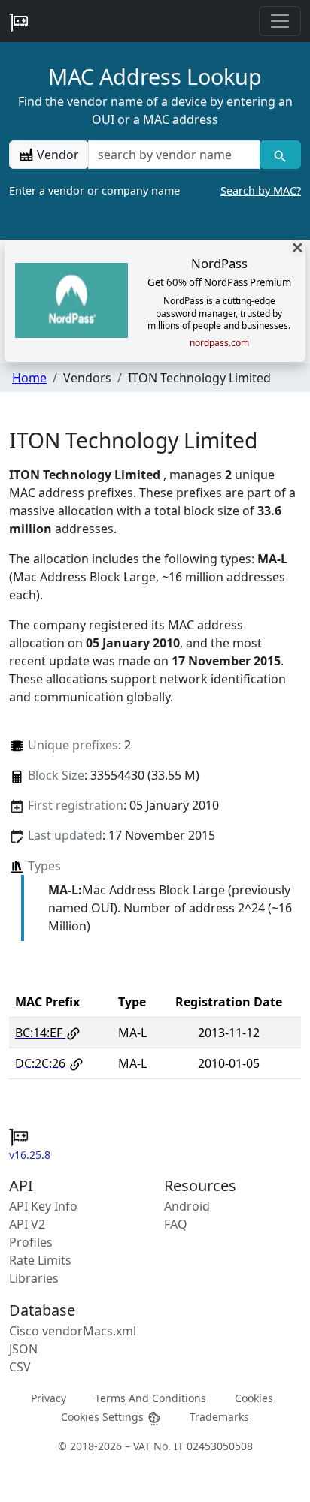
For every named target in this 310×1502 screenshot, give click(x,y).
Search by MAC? (260, 190)
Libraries (34, 1278)
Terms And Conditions (150, 1397)
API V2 (27, 1224)
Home (29, 377)
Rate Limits (40, 1260)
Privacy (48, 1397)
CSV (20, 1367)
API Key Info (43, 1206)
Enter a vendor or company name (155, 190)
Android (187, 1206)
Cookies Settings (104, 1417)
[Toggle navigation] (280, 21)
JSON (23, 1349)
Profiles (31, 1242)
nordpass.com (219, 343)
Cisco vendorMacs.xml (72, 1331)
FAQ (175, 1224)
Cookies (254, 1397)
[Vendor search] (280, 154)
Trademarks (219, 1417)
